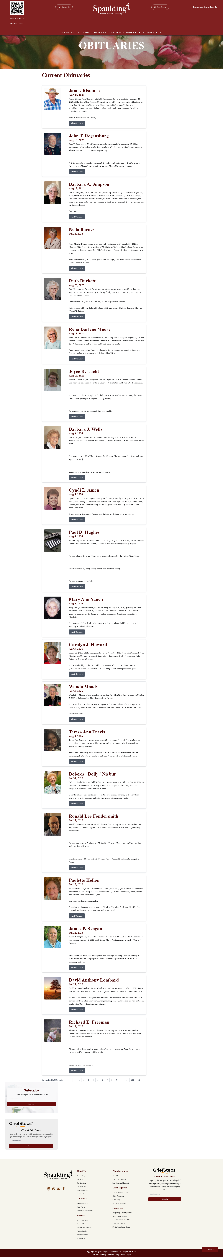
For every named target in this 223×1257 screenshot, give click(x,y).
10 (121, 1080)
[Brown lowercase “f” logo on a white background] (64, 1189)
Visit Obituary (77, 123)
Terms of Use (112, 1254)
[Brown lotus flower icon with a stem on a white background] (48, 1189)
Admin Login (125, 1254)
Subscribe (31, 1104)
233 (139, 1080)
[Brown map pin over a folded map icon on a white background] (53, 1189)
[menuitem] (68, 32)
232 (132, 1080)
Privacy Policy (98, 1254)
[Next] (144, 1080)
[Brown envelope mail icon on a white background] (58, 1189)
